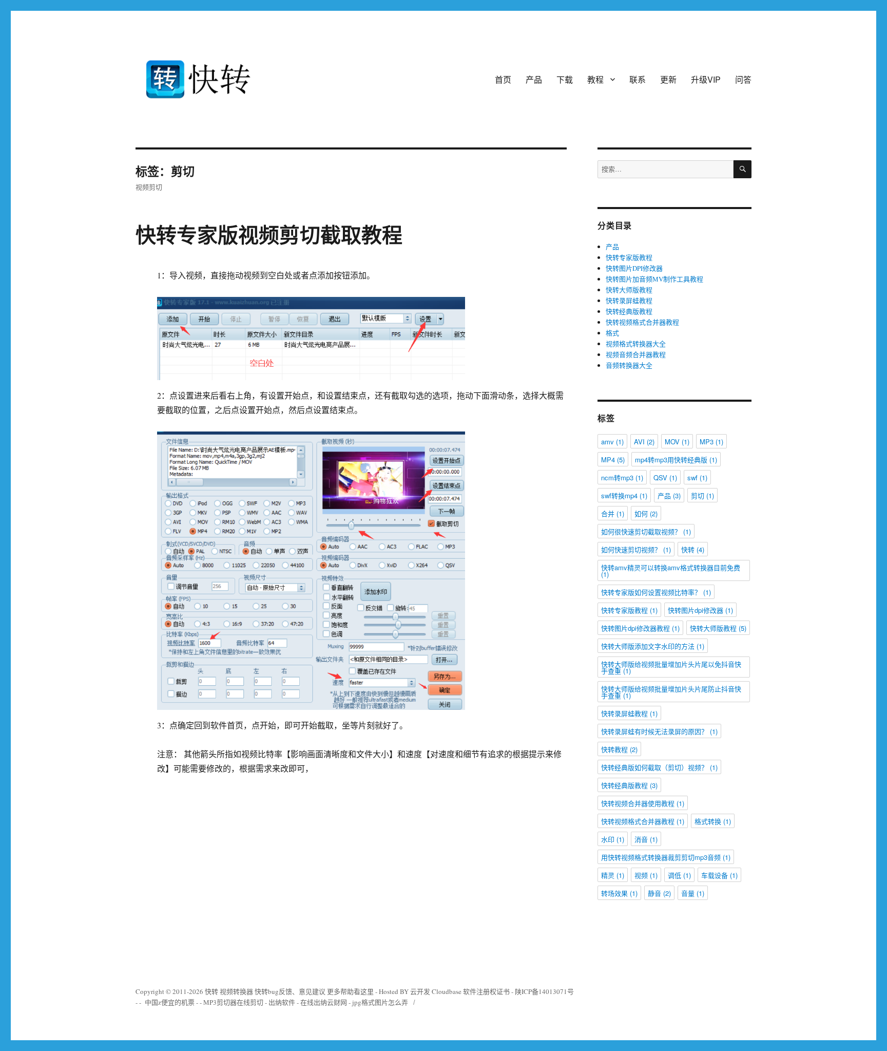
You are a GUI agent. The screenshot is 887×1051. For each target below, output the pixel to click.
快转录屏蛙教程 (629, 300)
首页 (503, 79)
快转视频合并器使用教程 (642, 803)
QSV (665, 477)
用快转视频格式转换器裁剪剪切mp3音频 (665, 857)
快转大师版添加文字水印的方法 (652, 646)
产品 (534, 79)
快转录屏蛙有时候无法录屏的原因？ (659, 731)
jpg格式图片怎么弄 (380, 1002)
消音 (646, 839)
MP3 (711, 441)
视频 (646, 875)
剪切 (702, 495)
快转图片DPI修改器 (634, 268)
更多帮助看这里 (351, 991)
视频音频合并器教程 (636, 354)
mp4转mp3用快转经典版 (676, 459)
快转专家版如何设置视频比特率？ (656, 592)
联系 (637, 79)
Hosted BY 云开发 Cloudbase (420, 991)
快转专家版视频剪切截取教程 (269, 234)
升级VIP (706, 79)
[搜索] (742, 169)
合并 (612, 513)
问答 (743, 79)
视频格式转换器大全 (636, 343)
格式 (612, 332)
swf (697, 477)
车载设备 (719, 875)
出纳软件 (281, 1002)
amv (612, 441)
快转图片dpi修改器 (700, 610)
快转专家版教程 (629, 257)
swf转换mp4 (624, 495)
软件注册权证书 (486, 991)
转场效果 (619, 893)
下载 (564, 79)
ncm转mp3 (622, 477)
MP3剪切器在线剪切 (233, 1002)
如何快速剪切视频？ (636, 549)
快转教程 (619, 749)
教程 (595, 79)
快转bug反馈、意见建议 (290, 991)
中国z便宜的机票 (170, 1002)
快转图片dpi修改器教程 (640, 628)
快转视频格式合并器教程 (642, 322)
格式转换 (713, 821)
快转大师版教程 (629, 289)
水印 (612, 839)
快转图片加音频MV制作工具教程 (654, 279)
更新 (668, 79)
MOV (677, 441)
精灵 (612, 875)
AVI (644, 441)
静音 (659, 893)
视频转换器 (236, 991)
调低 (679, 875)
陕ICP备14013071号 (544, 991)
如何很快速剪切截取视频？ (646, 531)
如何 (646, 513)
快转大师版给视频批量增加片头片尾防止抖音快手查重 (671, 692)
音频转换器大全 (629, 365)
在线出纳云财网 (323, 1002)
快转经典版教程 (629, 311)
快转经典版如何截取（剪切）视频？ (659, 767)
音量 (692, 893)
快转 (692, 549)
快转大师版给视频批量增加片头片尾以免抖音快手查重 (671, 667)
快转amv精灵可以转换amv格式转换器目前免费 (670, 570)
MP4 (613, 459)
